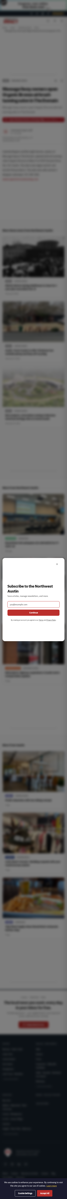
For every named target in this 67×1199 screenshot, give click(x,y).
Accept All (44, 1193)
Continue (33, 612)
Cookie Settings (25, 1193)
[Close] (57, 564)
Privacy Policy (51, 620)
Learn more (51, 1186)
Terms (41, 620)
